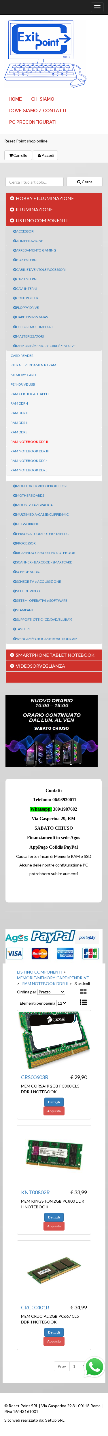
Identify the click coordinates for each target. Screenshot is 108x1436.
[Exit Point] (54, 54)
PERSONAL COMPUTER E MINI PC (42, 534)
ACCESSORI (25, 231)
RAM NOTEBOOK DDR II (29, 441)
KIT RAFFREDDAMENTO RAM (33, 365)
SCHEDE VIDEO (28, 591)
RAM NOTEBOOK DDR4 (29, 460)
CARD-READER (22, 355)
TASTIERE (23, 629)
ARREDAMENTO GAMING (36, 250)
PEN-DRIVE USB (23, 384)
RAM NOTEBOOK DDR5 (29, 470)
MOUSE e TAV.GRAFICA (34, 505)
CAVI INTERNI (26, 288)
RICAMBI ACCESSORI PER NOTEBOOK (45, 553)
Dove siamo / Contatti (37, 110)
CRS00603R (34, 1077)
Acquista (54, 1111)
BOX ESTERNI (26, 260)
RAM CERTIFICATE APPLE (30, 394)
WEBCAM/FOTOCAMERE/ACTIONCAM (46, 639)
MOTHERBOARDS (30, 495)
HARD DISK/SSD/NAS (32, 317)
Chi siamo (42, 99)
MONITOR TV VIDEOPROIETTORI (41, 486)
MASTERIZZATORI (30, 336)
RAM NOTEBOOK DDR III (30, 451)
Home (15, 99)
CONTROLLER (27, 298)
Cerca (87, 181)
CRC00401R (35, 1307)
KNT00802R (35, 1192)
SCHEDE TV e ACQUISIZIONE (38, 581)
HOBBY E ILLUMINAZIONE (45, 198)
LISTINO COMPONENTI (42, 220)
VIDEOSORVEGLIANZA (40, 666)
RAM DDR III (20, 422)
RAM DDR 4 (19, 403)
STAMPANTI (25, 610)
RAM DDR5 (19, 432)
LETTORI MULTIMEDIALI (34, 327)
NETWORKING (27, 524)
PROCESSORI (26, 543)
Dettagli (54, 1102)
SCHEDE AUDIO (28, 572)
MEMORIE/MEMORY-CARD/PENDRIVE (46, 346)
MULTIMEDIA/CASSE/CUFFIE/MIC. (42, 514)
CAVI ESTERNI (26, 279)
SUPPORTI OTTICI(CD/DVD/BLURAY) (44, 619)
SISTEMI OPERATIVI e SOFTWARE (41, 600)
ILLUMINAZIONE (34, 209)
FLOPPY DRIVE (27, 307)
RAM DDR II (19, 413)
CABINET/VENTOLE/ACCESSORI (41, 269)
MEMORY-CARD (23, 375)
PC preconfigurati (32, 122)
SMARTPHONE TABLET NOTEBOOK (55, 655)
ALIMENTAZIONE (29, 241)
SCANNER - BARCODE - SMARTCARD (44, 562)
